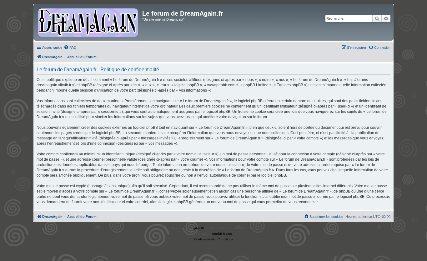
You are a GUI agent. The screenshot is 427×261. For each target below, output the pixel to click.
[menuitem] (70, 47)
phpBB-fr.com (222, 233)
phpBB (199, 228)
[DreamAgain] (88, 22)
